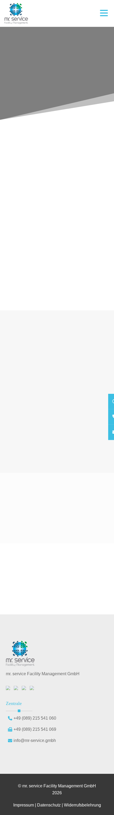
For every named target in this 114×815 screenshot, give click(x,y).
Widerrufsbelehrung (82, 805)
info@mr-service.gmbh (35, 740)
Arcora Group (93, 191)
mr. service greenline (53, 244)
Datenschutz (49, 805)
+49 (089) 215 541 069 (35, 729)
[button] (104, 13)
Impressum (23, 805)
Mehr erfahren (22, 442)
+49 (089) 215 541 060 (35, 718)
